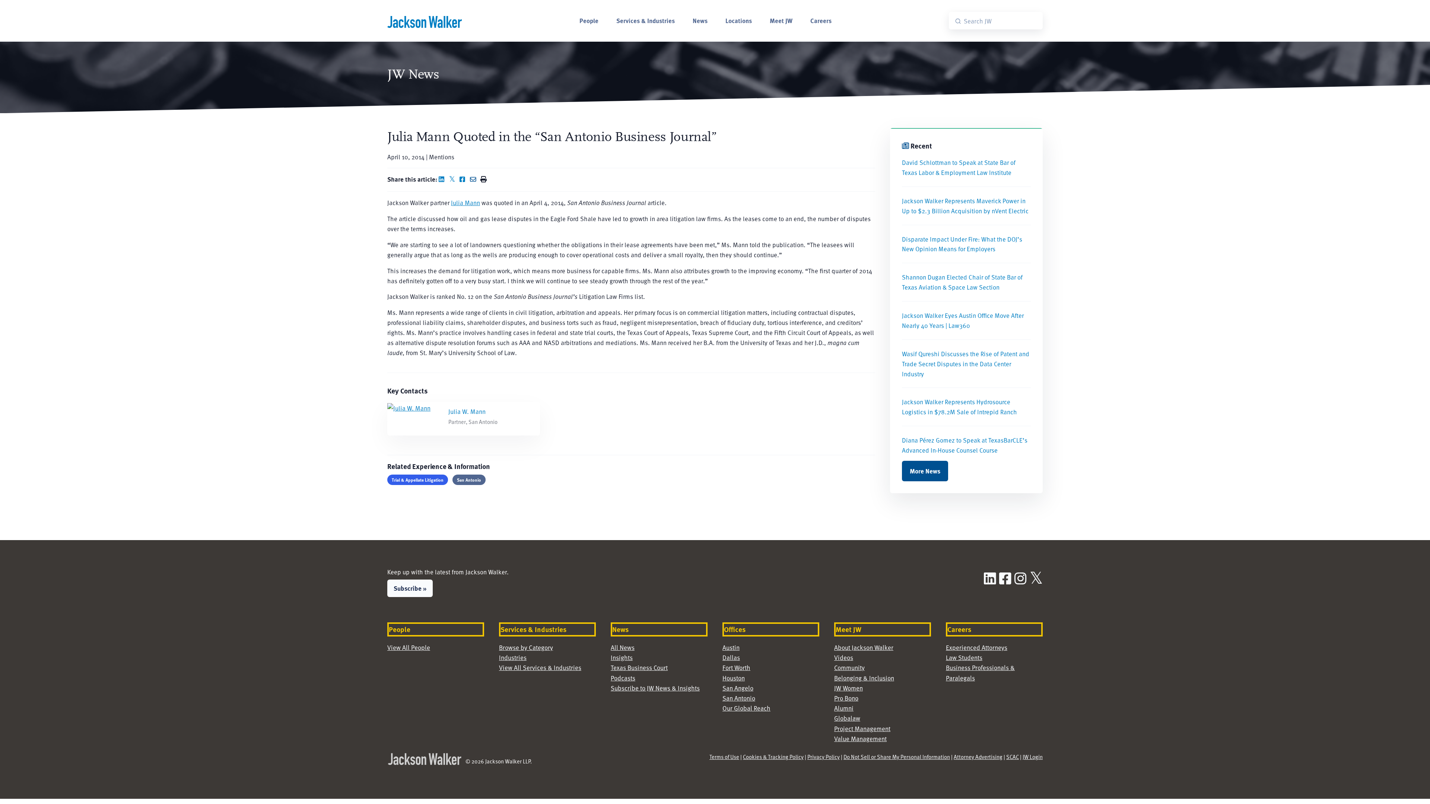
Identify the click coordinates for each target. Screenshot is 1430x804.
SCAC (1012, 756)
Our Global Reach (746, 708)
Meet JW (781, 20)
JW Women (848, 687)
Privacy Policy (823, 756)
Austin (731, 647)
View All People (408, 647)
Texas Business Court (639, 667)
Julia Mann (465, 202)
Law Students (964, 657)
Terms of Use (724, 756)
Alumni (844, 708)
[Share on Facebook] (464, 179)
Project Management (862, 728)
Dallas (731, 657)
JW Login (1033, 756)
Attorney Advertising (978, 756)
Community (849, 667)
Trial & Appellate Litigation (418, 479)
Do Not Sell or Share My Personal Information (896, 756)
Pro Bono (846, 697)
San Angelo (737, 687)
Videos (843, 657)
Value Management (860, 738)
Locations (738, 20)
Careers (821, 20)
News (700, 20)
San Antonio (469, 479)
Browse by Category (526, 647)
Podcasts (623, 677)
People (588, 20)
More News (925, 470)
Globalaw (847, 718)
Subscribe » (410, 588)
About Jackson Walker (863, 647)
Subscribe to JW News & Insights (655, 687)
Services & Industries (645, 20)
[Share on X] (453, 179)
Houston (733, 677)
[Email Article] (474, 179)
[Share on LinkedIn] (443, 179)
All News (623, 647)
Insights (622, 657)
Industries (513, 657)
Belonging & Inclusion (864, 677)
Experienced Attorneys (976, 647)
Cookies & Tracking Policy (773, 756)
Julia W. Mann (467, 411)
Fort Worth (736, 667)
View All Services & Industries (540, 667)
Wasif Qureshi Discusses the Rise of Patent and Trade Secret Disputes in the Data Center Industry (965, 363)
